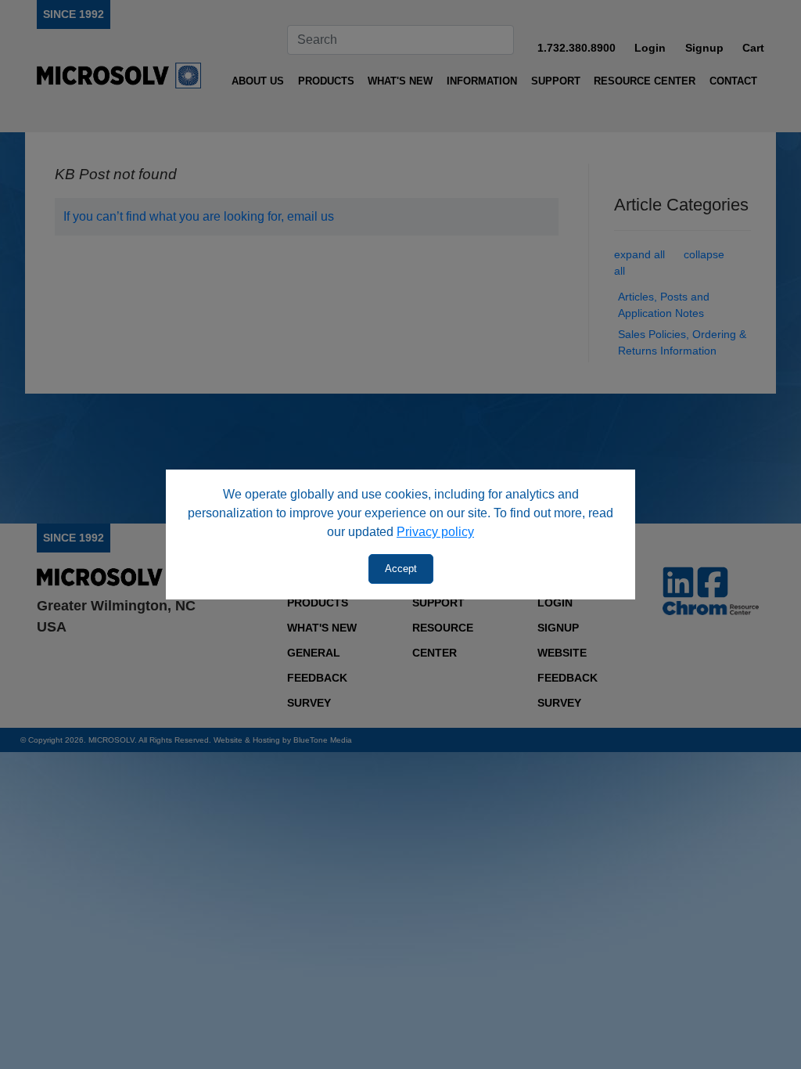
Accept (401, 568)
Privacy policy (435, 531)
